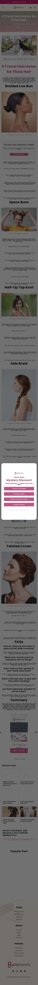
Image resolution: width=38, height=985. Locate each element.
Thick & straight (19, 488)
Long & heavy (19, 504)
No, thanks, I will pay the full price (19, 510)
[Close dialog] (34, 465)
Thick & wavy (19, 494)
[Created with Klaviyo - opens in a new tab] (19, 521)
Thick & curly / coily (19, 499)
